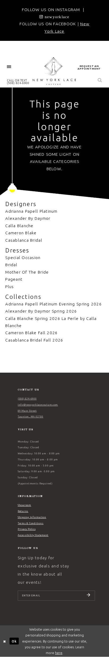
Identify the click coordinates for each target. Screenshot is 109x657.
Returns (23, 511)
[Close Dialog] (4, 641)
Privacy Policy (26, 529)
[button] (9, 67)
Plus (9, 286)
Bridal (11, 264)
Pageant (13, 279)
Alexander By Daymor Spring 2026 (41, 311)
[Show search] (100, 80)
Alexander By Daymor (27, 218)
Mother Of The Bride (27, 272)
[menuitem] (9, 67)
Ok (14, 641)
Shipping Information (32, 517)
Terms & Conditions (30, 523)
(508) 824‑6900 (27, 398)
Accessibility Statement (33, 535)
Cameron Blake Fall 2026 (31, 332)
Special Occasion (22, 257)
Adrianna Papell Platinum (31, 211)
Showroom (24, 505)
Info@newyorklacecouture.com (38, 404)
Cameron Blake (21, 233)
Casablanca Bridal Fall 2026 (34, 340)
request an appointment (89, 67)
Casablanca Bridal (23, 240)
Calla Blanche (19, 225)
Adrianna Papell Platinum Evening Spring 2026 (53, 304)
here (58, 653)
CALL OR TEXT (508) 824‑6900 (18, 82)
